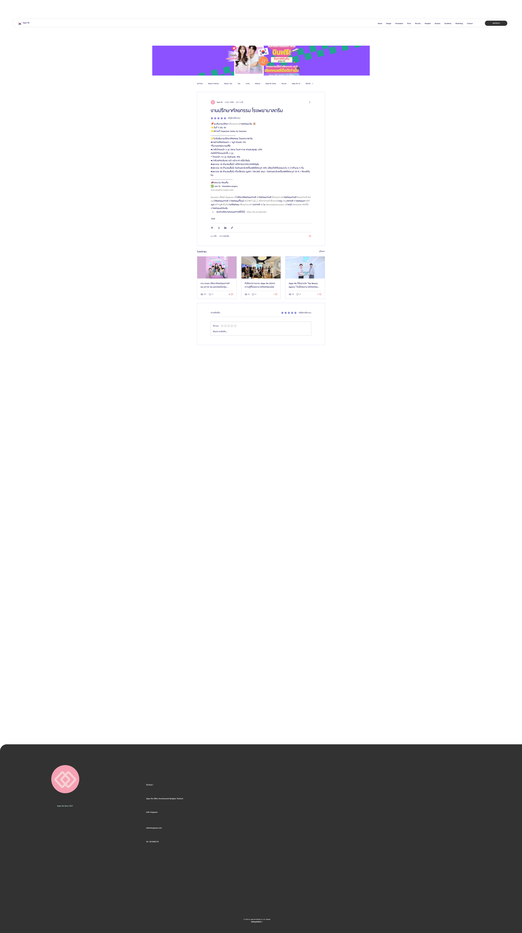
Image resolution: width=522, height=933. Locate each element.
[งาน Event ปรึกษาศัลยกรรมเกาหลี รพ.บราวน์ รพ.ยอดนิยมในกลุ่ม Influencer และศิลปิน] (217, 267)
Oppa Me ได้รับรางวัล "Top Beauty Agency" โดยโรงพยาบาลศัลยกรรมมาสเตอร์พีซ (303, 285)
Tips (239, 83)
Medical (257, 83)
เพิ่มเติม (308, 83)
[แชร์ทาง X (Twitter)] (218, 227)
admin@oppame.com (154, 828)
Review (284, 83)
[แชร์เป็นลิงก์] (232, 227)
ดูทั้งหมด (322, 251)
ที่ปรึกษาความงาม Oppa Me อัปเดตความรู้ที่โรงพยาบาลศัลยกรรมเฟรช (260, 285)
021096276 (154, 841)
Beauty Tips (228, 83)
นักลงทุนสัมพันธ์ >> (257, 922)
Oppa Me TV (296, 83)
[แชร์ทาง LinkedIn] (225, 227)
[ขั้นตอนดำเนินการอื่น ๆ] (309, 102)
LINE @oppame (152, 812)
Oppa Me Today (270, 83)
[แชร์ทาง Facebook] (212, 227)
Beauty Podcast (213, 83)
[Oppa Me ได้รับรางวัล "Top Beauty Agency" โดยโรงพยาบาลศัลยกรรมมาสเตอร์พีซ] (305, 267)
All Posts (200, 83)
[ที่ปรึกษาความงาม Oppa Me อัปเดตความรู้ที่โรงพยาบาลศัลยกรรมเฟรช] (261, 267)
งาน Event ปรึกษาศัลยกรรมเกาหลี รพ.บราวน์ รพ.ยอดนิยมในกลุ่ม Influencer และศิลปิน (215, 285)
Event (248, 83)
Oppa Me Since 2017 (65, 806)
